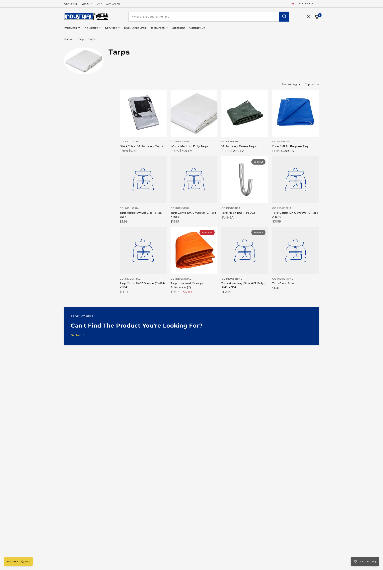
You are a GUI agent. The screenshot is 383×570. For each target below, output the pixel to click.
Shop (80, 39)
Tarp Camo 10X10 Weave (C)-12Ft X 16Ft (295, 214)
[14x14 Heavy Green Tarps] (244, 113)
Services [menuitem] (111, 28)
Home (68, 39)
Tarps (92, 39)
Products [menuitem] (70, 28)
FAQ (99, 4)
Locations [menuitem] (178, 28)
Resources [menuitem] (157, 28)
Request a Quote (18, 561)
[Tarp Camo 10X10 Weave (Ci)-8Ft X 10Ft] (194, 179)
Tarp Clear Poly (283, 283)
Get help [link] (76, 335)
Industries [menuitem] (91, 28)
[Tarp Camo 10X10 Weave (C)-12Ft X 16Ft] (295, 179)
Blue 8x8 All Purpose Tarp (290, 146)
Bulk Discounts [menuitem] (135, 28)
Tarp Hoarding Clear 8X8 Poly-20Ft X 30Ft (243, 285)
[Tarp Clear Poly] (295, 250)
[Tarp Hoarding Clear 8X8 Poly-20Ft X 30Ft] (244, 250)
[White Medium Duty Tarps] (194, 113)
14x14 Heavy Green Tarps (239, 146)
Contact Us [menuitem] (197, 28)
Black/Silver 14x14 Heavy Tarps (141, 146)
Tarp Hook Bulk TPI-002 (238, 212)
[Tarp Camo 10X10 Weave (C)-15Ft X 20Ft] (143, 250)
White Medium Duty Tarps (189, 146)
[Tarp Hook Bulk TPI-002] (244, 179)
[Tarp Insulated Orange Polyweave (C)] (194, 250)
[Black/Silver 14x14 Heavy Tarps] (143, 113)
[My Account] (308, 17)
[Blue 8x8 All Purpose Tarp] (295, 113)
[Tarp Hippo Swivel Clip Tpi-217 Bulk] (143, 179)
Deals (85, 4)
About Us (70, 4)
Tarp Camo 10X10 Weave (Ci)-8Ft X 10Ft (193, 214)
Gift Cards (113, 4)
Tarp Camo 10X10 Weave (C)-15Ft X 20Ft (142, 285)
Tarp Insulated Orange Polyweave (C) (187, 285)
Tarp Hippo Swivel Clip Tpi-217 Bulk (141, 214)
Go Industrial (130, 141)
